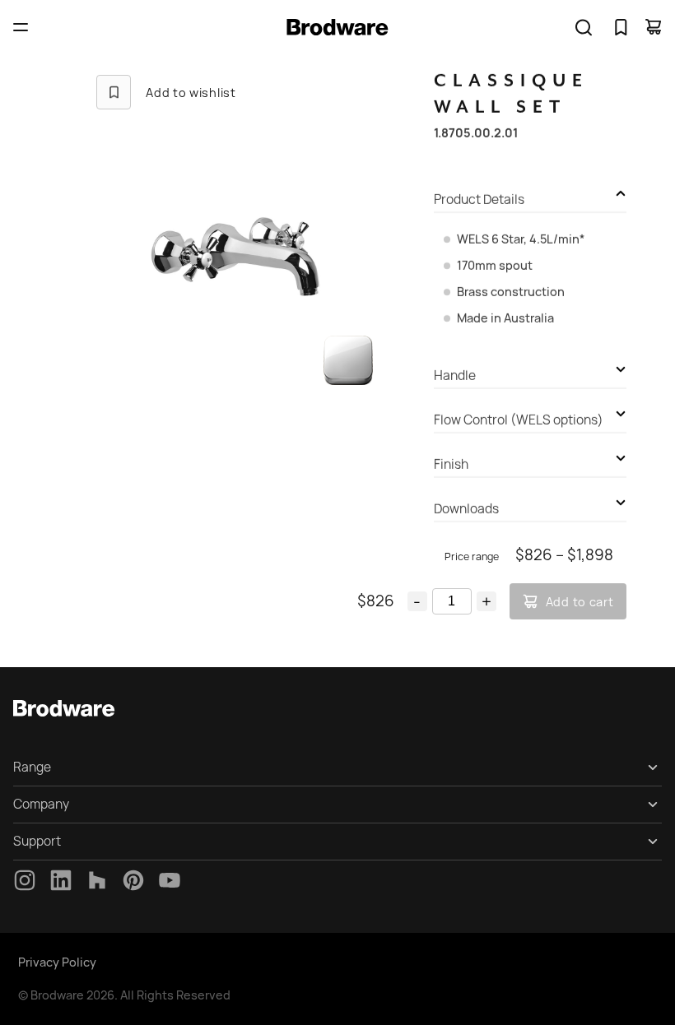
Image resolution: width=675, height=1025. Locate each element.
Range (32, 767)
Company (41, 804)
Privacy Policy (57, 962)
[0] (620, 27)
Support (37, 841)
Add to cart (580, 602)
